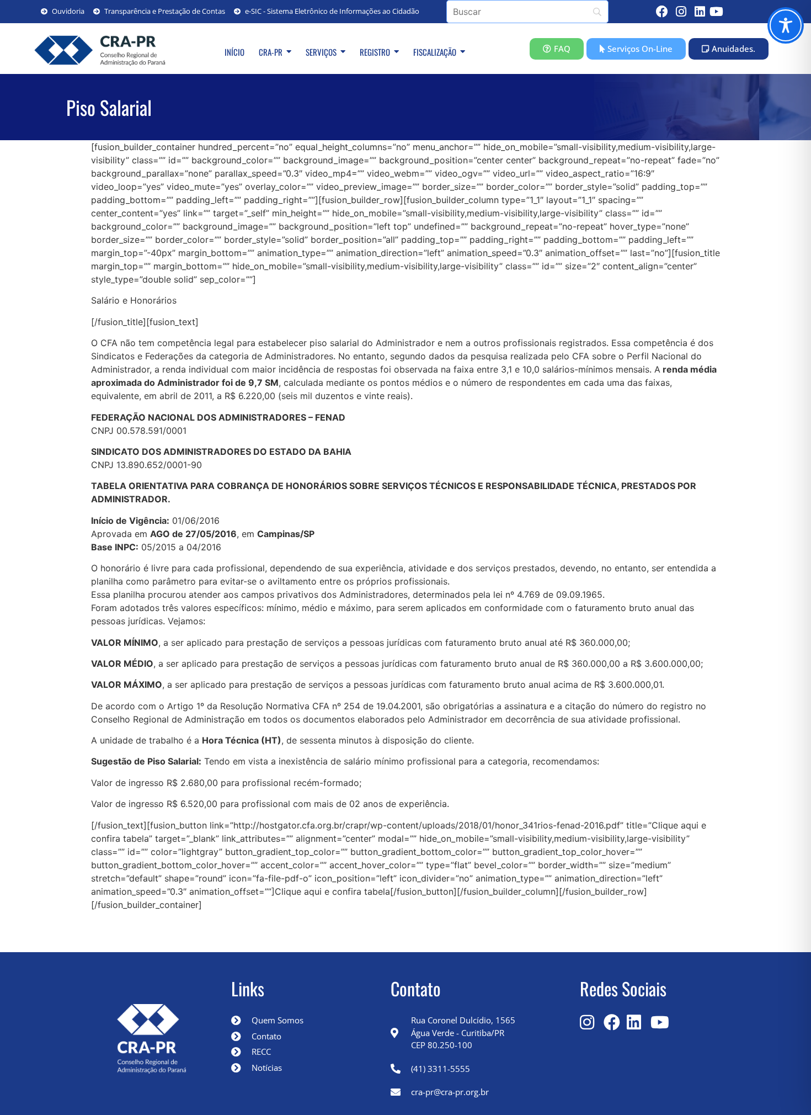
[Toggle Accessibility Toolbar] (786, 25)
